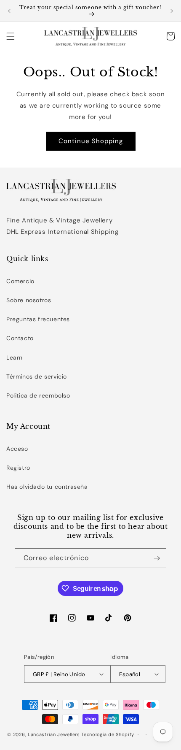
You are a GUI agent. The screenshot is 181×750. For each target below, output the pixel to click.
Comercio (20, 281)
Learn (14, 357)
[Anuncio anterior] (9, 11)
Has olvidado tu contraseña (47, 486)
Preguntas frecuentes (38, 319)
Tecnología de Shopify (107, 734)
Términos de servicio (36, 376)
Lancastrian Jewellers (54, 734)
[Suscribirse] (156, 558)
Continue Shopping (91, 141)
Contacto (20, 338)
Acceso (17, 448)
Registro (18, 467)
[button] (10, 36)
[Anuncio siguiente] (171, 11)
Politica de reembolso (38, 395)
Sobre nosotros (28, 300)
